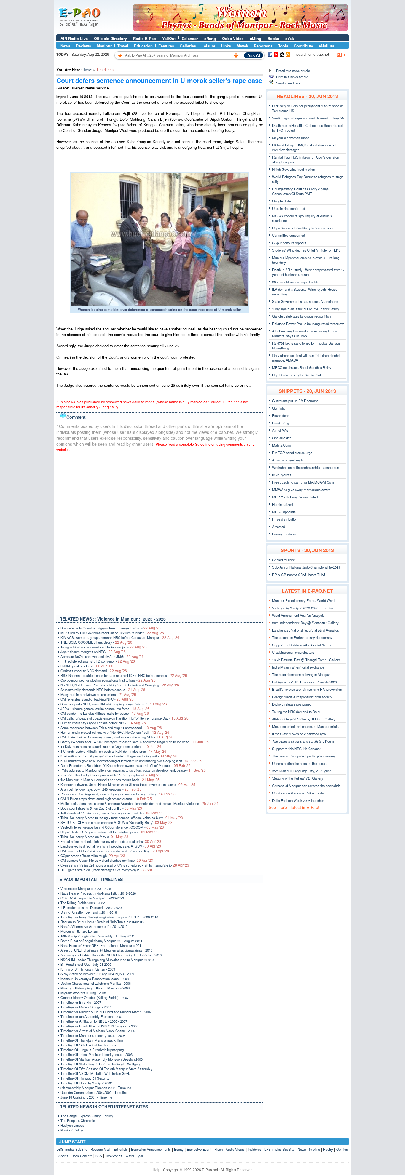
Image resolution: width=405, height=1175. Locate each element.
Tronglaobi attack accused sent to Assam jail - (103, 647)
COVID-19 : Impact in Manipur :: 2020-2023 (92, 898)
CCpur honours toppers (289, 242)
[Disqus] (159, 532)
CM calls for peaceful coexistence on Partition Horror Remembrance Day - (124, 718)
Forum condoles (284, 534)
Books (273, 38)
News (65, 46)
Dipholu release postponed (291, 704)
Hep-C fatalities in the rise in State (297, 375)
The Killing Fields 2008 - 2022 (82, 902)
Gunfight (278, 408)
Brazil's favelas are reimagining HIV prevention (307, 689)
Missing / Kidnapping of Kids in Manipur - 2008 (95, 988)
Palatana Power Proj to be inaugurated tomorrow (308, 323)
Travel (122, 46)
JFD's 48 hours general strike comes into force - (104, 708)
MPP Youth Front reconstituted (295, 497)
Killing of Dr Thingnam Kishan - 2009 (87, 969)
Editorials (121, 1149)
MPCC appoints (284, 511)
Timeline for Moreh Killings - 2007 (85, 1007)
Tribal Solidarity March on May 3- (94, 836)
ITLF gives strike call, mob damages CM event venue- (109, 869)
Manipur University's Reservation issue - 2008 (94, 978)
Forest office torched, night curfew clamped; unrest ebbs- (110, 841)
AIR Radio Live (74, 38)
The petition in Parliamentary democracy (302, 637)
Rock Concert (81, 1155)
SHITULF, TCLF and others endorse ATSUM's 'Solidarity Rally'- (116, 822)
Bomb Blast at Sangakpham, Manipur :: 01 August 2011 (101, 940)
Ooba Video (233, 38)
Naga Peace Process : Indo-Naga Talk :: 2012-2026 (98, 893)
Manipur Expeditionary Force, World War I (303, 600)
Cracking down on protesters (293, 652)
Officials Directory (110, 38)
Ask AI (253, 55)
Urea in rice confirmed (288, 208)
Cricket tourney (283, 559)
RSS (98, 1155)
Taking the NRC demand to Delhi (296, 711)
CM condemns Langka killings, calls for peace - (104, 713)
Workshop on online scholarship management (306, 467)
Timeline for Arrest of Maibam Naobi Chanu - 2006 (97, 1030)
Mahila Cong (281, 445)
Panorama (263, 46)
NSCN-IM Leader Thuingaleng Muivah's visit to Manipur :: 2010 (107, 959)
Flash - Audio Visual (229, 1149)
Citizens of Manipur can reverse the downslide (306, 785)
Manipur (104, 46)
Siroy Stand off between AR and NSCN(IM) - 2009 (97, 973)
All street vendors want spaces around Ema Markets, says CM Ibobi (304, 333)
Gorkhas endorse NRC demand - (93, 670)
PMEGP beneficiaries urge (292, 452)
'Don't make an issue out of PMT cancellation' (305, 308)
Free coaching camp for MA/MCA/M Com (303, 482)
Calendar (190, 38)
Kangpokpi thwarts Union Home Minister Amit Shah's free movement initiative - (127, 784)
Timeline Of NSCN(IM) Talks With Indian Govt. (95, 1073)
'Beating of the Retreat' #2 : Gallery (297, 778)
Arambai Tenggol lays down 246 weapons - (100, 789)
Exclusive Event (199, 1149)
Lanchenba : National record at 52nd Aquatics (305, 630)
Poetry (328, 1149)
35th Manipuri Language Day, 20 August (301, 770)
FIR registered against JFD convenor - (97, 661)
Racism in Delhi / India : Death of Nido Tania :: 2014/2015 (102, 921)
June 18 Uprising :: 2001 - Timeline (86, 1097)
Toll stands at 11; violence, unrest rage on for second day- (112, 812)
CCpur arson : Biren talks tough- (92, 855)
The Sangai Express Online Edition (86, 1115)
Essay (179, 1149)
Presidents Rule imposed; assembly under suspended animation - (118, 794)
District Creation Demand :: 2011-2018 (88, 912)
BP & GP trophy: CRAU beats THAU (299, 574)
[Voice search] (236, 55)
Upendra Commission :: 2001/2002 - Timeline (93, 1092)
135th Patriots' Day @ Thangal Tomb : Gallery (306, 659)
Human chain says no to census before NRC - (103, 722)
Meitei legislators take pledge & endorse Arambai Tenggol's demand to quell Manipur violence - (139, 803)
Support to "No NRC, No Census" (296, 748)
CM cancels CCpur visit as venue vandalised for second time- (114, 850)
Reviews (83, 46)
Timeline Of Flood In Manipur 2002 (86, 1082)
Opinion (342, 1149)
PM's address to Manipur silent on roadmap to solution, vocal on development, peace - (133, 770)
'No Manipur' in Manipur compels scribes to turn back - (110, 779)
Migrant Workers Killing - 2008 (83, 992)
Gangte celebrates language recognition (301, 316)
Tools (283, 46)
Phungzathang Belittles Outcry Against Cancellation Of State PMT (300, 191)
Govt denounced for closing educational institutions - (108, 680)
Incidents (254, 1149)
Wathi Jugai (134, 1155)
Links (226, 46)
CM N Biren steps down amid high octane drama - (106, 798)
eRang (210, 38)
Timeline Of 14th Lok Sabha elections (88, 1045)
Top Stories (113, 1155)
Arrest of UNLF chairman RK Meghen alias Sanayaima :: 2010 (106, 950)
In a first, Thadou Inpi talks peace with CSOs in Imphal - (110, 775)
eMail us (326, 46)
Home (87, 69)
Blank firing (280, 423)
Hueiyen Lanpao (72, 1125)
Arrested (278, 526)
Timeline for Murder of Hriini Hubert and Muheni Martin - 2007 (106, 1011)
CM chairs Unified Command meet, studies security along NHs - (116, 737)
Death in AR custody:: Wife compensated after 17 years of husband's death (308, 272)
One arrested (281, 437)
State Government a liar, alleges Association (305, 301)
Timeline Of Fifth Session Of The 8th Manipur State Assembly (106, 1068)
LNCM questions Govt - (86, 666)
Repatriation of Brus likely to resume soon (303, 228)
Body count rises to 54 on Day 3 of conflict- (101, 808)
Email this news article (293, 70)
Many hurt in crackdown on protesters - (98, 694)
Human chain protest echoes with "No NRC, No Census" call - (114, 732)
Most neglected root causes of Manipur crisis (305, 726)
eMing (255, 38)
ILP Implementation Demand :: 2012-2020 (91, 907)
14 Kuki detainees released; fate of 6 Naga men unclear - (110, 746)
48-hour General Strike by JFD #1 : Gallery (304, 719)
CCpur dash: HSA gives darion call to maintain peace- (109, 831)
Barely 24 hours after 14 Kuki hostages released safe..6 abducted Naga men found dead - (134, 741)
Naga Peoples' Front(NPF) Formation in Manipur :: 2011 (101, 945)
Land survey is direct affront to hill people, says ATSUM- (110, 846)
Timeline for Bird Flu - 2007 (80, 1002)
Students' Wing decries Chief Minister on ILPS (306, 250)
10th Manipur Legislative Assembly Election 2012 (97, 935)
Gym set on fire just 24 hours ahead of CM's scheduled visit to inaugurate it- (124, 865)
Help (156, 1169)
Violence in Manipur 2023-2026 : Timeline (303, 607)
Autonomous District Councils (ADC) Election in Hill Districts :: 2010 (111, 954)
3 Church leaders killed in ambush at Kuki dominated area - (113, 751)
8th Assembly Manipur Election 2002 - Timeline (95, 1087)
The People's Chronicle (77, 1120)
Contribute (303, 46)
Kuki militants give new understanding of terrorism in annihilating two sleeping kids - (131, 760)
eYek (289, 38)
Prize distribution (284, 519)
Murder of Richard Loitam (79, 931)
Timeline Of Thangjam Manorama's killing (91, 1040)
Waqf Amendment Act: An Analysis (298, 615)
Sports (63, 1155)
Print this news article (292, 76)
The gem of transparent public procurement (304, 756)
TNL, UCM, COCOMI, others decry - (96, 642)
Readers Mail (100, 1149)
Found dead (280, 415)
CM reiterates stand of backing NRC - (97, 699)
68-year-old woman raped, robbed (296, 281)
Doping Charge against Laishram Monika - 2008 (95, 983)
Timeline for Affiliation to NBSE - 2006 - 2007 (93, 1021)
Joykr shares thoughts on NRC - (93, 651)
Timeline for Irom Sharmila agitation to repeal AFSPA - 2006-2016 (109, 917)
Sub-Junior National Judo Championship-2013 (306, 567)
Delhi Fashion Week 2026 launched (298, 800)
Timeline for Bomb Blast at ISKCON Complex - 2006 (99, 1026)
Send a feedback (288, 83)
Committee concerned (288, 235)
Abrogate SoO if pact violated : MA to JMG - (102, 656)
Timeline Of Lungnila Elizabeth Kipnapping (92, 1049)
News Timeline (309, 1149)
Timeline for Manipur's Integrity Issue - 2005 (92, 1035)
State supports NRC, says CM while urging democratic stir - (113, 703)
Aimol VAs (280, 430)
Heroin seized (282, 504)
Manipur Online (71, 1130)
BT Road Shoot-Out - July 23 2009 (85, 964)
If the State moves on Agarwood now (299, 733)
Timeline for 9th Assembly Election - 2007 (91, 1016)
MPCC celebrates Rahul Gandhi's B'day (301, 367)
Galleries (188, 46)
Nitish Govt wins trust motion (293, 169)
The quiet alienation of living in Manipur (301, 674)
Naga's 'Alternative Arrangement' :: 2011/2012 (93, 926)
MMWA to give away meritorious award (301, 489)
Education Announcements (151, 1149)
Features (166, 46)
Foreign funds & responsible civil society (302, 696)
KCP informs (281, 474)
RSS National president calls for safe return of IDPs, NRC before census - (123, 675)
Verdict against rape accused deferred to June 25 (308, 118)
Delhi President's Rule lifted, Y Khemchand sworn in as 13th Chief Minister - (125, 765)
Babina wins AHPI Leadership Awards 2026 (304, 682)
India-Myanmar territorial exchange (298, 667)
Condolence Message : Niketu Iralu (298, 793)
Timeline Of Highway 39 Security (84, 1078)
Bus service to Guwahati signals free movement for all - (110, 628)
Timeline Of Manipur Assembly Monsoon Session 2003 (101, 1059)
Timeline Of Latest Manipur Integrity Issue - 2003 (96, 1054)
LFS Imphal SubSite (279, 1149)
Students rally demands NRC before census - (102, 689)
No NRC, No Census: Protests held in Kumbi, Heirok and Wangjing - (119, 684)
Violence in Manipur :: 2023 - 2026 (85, 888)
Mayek (242, 46)
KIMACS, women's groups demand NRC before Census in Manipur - (119, 637)
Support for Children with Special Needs (301, 644)
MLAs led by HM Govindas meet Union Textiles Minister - (112, 632)
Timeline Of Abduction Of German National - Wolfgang (100, 1064)
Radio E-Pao (144, 38)
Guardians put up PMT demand (295, 400)
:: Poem (303, 741)
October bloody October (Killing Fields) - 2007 (94, 997)
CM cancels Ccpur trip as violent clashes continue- (106, 860)
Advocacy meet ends (287, 460)
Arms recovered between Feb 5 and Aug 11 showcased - (111, 727)
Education (143, 46)
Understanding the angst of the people (299, 763)
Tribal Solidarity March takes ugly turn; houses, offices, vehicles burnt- (121, 817)
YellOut (169, 38)
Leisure (208, 46)
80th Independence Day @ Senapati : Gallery (305, 622)
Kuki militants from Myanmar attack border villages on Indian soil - (118, 756)
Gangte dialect (283, 201)
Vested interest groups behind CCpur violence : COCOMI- (112, 827)
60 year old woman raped (290, 137)
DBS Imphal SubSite (71, 1149)
